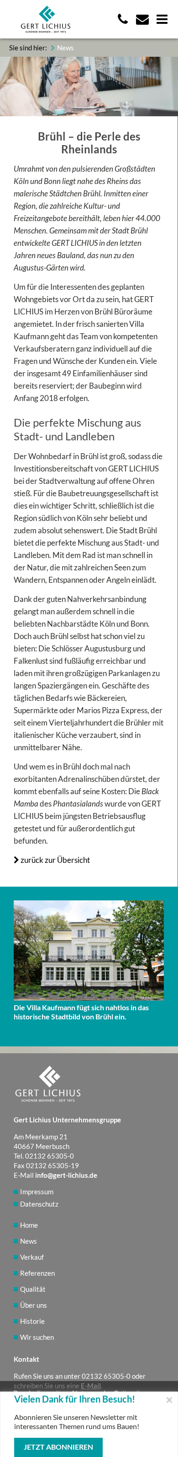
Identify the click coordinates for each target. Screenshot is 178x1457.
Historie (32, 1321)
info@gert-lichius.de (66, 1175)
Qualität (33, 1289)
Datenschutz (39, 1204)
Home (29, 1225)
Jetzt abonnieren (58, 1446)
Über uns (33, 1305)
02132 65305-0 (106, 1376)
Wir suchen (37, 1337)
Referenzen (37, 1273)
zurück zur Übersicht (54, 860)
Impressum (36, 1191)
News (28, 1241)
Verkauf (32, 1257)
